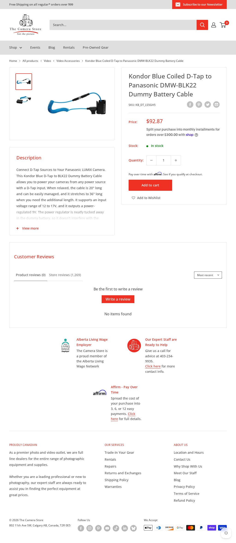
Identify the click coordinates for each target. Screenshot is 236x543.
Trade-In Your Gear (119, 452)
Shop (13, 47)
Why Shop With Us (188, 466)
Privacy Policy (184, 486)
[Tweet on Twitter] (207, 104)
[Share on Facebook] (190, 104)
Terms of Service (186, 493)
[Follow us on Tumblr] (133, 528)
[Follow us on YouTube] (107, 528)
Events (35, 47)
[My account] (213, 24)
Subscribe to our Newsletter (203, 4)
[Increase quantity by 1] (176, 160)
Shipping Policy (116, 480)
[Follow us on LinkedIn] (124, 528)
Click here (153, 366)
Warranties (113, 486)
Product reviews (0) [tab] (30, 275)
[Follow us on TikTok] (116, 528)
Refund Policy (184, 500)
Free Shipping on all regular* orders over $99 (41, 4)
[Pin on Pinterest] (199, 104)
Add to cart (150, 185)
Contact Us (182, 459)
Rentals (69, 47)
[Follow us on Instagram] (89, 528)
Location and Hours (189, 452)
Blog (51, 47)
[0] (223, 25)
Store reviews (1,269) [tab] (65, 275)
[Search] (202, 25)
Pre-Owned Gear (96, 47)
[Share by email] (216, 104)
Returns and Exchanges (123, 473)
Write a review (118, 299)
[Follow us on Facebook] (81, 528)
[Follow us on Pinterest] (98, 528)
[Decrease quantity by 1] (151, 160)
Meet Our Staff (185, 473)
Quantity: (136, 160)
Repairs (110, 466)
